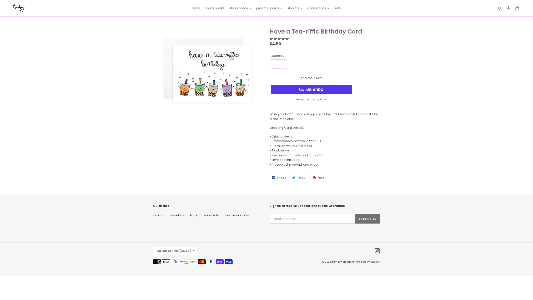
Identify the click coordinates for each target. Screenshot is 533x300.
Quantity (277, 56)
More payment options (311, 99)
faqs (193, 215)
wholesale (211, 215)
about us (177, 215)
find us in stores (237, 215)
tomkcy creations (343, 262)
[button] (279, 39)
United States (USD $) (174, 251)
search (158, 215)
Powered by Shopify (367, 262)
